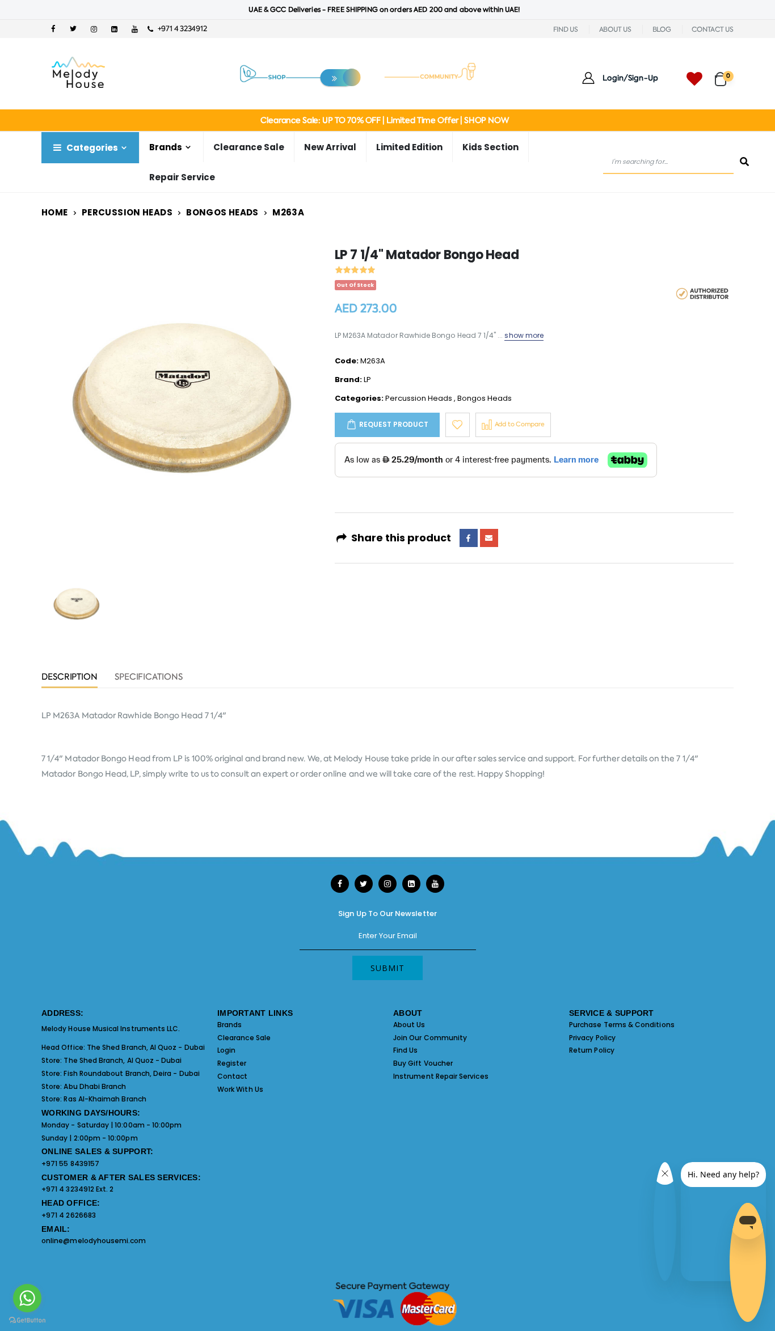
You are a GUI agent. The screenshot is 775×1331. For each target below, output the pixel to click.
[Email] (489, 538)
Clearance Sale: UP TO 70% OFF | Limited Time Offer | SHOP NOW (384, 120)
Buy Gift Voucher (423, 1063)
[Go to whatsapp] (27, 1298)
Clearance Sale (248, 147)
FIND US (565, 29)
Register (232, 1063)
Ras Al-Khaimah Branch (105, 1099)
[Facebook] (469, 538)
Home (54, 212)
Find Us (405, 1050)
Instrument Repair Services (440, 1076)
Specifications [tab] (149, 678)
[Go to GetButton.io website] (27, 1319)
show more (524, 335)
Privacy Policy (592, 1037)
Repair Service (182, 177)
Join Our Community (430, 1037)
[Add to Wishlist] (457, 425)
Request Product (393, 424)
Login (226, 1050)
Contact (232, 1076)
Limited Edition (409, 147)
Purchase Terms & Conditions (622, 1024)
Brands (229, 1024)
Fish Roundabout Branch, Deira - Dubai (131, 1073)
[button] (724, 74)
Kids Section (490, 147)
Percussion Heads (127, 212)
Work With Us (240, 1089)
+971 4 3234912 (180, 28)
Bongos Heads (222, 212)
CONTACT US (713, 29)
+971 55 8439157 (70, 1163)
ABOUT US (615, 29)
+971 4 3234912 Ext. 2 (77, 1189)
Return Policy (591, 1050)
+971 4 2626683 (68, 1215)
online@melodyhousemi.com (93, 1240)
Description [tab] (69, 678)
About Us (409, 1024)
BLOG (661, 29)
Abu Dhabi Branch (95, 1086)
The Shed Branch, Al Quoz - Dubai (146, 1047)
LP (367, 379)
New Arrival (330, 147)
